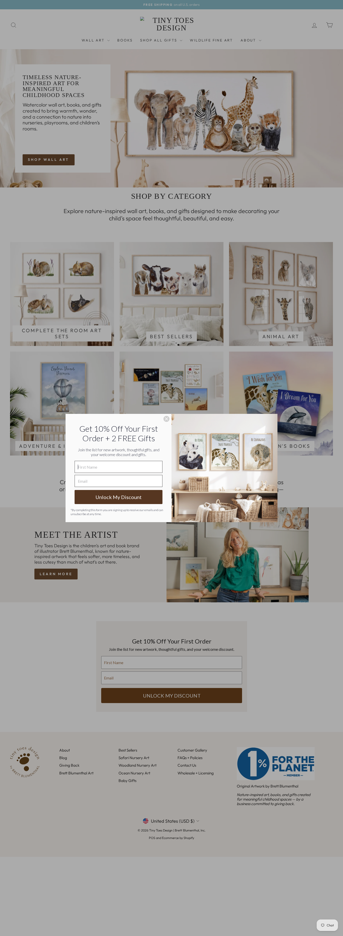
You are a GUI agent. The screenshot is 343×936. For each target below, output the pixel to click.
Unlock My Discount (118, 497)
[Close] (166, 419)
